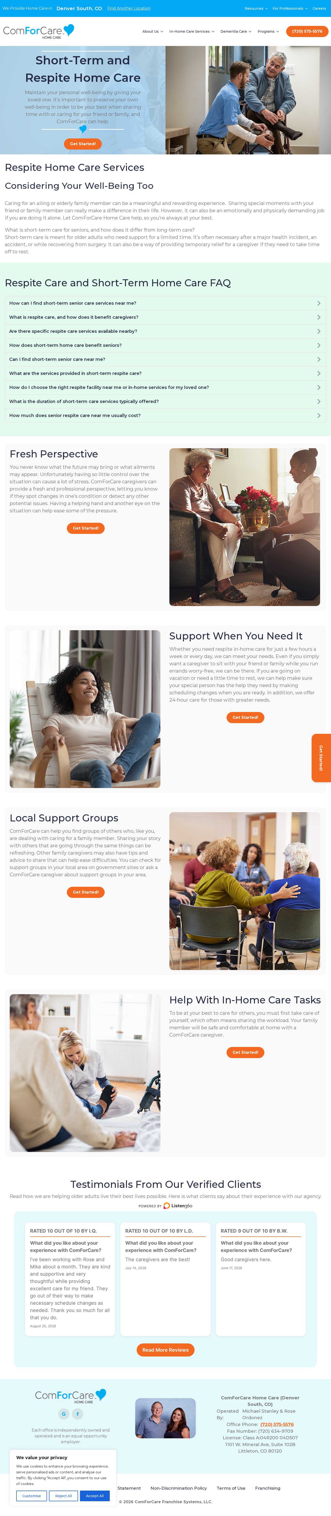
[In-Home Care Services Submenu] (213, 31)
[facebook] (77, 1414)
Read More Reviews (165, 1350)
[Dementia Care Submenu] (250, 31)
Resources (254, 8)
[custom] (64, 1414)
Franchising (267, 1488)
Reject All (63, 1496)
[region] (63, 1478)
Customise (31, 1496)
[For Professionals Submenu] (306, 8)
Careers (319, 8)
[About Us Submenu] (162, 31)
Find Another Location (128, 8)
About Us (150, 31)
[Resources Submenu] (266, 8)
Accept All (95, 1496)
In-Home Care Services (189, 31)
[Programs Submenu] (278, 31)
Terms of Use (231, 1488)
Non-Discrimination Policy (178, 1488)
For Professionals (288, 8)
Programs (266, 31)
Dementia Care (234, 31)
